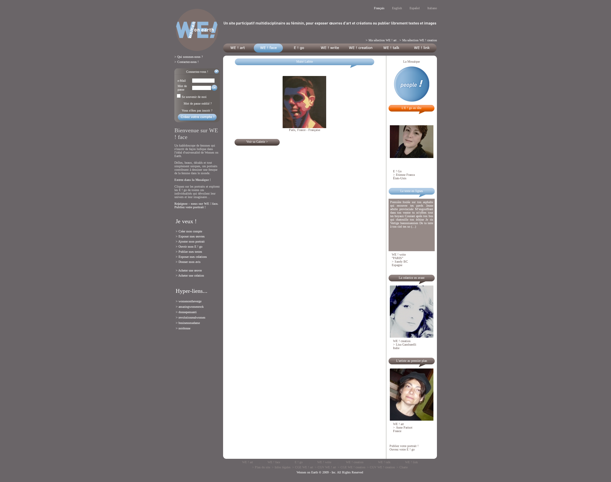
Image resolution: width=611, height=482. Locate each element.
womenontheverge (190, 301)
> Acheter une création (190, 275)
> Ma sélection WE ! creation (418, 40)
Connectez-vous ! (197, 71)
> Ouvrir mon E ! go (189, 246)
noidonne (184, 328)
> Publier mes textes (189, 251)
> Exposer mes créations (191, 256)
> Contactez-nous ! (186, 62)
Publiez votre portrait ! (404, 446)
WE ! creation (354, 462)
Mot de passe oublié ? (198, 103)
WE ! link (411, 462)
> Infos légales (281, 467)
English (397, 8)
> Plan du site (261, 467)
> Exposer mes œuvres (190, 236)
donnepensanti (188, 312)
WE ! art (247, 462)
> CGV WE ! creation (381, 467)
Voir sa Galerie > (257, 141)
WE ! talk (384, 462)
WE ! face (274, 462)
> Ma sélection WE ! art (381, 40)
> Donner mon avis (188, 262)
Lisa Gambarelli (406, 344)
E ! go (299, 462)
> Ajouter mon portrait (190, 241)
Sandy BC (401, 261)
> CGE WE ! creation (351, 467)
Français (379, 8)
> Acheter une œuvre (189, 270)
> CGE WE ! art (302, 467)
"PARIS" (397, 258)
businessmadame (189, 323)
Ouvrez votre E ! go (402, 449)
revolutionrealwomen (192, 317)
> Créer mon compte (189, 231)
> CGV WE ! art (325, 467)
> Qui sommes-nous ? (188, 57)
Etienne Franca (405, 174)
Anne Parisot (404, 427)
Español (415, 8)
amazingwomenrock (191, 306)
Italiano (432, 8)
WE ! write (324, 462)
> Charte (402, 467)
